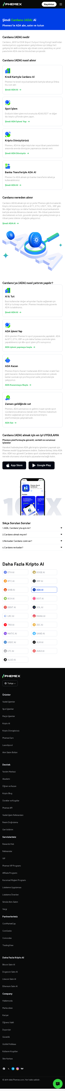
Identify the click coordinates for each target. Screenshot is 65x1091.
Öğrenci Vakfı (8, 1022)
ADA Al (39, 589)
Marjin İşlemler (8, 716)
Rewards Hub (8, 844)
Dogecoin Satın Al (10, 972)
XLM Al (39, 642)
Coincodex (7, 938)
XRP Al (39, 581)
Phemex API (7, 808)
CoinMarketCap (9, 924)
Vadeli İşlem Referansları (12, 815)
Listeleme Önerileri (10, 895)
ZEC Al (39, 624)
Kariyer (5, 1015)
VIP (3, 858)
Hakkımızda (7, 1001)
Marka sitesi (7, 1008)
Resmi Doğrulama (10, 822)
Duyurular (6, 1030)
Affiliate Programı (9, 873)
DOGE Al (40, 572)
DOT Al (40, 598)
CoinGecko (7, 931)
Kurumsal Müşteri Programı (14, 880)
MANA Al (40, 616)
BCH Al (11, 598)
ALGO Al (12, 659)
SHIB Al (11, 589)
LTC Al (11, 651)
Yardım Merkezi (9, 772)
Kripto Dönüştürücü (10, 731)
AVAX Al (40, 651)
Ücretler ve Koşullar (10, 801)
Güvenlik (6, 1037)
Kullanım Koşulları (10, 1051)
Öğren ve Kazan (9, 786)
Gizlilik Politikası (9, 1044)
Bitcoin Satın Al (8, 964)
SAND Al (40, 633)
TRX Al (11, 624)
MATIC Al (12, 633)
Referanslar (7, 851)
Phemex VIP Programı (11, 866)
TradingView (7, 945)
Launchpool (7, 745)
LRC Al (11, 616)
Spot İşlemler (8, 709)
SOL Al (39, 607)
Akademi (6, 779)
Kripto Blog (7, 793)
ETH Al (11, 572)
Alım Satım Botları (10, 752)
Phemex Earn (8, 738)
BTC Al (11, 581)
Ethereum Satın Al (10, 986)
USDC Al (12, 642)
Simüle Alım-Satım (10, 902)
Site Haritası (7, 1059)
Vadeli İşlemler (8, 702)
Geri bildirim (7, 829)
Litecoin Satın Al (9, 979)
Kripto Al (6, 723)
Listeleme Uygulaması (11, 887)
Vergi (4, 909)
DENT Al (12, 607)
